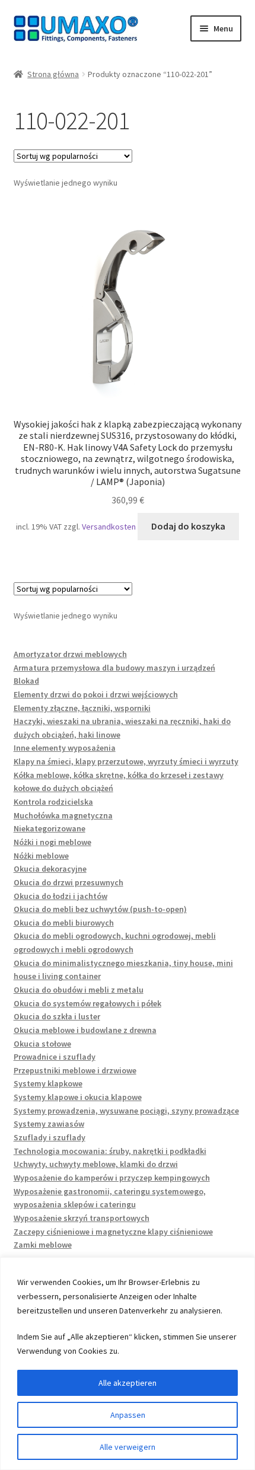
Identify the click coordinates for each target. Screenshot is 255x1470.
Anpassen (127, 1415)
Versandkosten (109, 526)
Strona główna (53, 74)
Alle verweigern (127, 1447)
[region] (127, 1363)
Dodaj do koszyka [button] (188, 526)
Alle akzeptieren (127, 1382)
